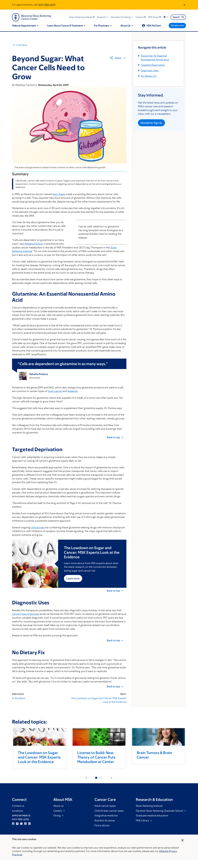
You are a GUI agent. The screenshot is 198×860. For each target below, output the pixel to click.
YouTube (25, 824)
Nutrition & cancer (105, 820)
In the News (21, 45)
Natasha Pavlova (34, 243)
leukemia (73, 391)
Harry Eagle (58, 194)
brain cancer (55, 391)
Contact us (18, 805)
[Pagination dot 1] (96, 778)
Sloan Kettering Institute (149, 805)
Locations (17, 810)
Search (176, 17)
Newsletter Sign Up (151, 122)
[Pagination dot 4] (101, 778)
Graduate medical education (152, 815)
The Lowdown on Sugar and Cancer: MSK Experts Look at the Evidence (98, 700)
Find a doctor (102, 825)
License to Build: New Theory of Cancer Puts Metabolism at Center (96, 757)
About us (58, 805)
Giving (57, 815)
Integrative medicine (106, 815)
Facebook (17, 824)
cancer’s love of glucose (25, 613)
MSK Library (143, 820)
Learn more (73, 578)
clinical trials (37, 527)
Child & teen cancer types (109, 810)
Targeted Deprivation (153, 65)
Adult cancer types (105, 805)
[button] (103, 17)
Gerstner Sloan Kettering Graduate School (160, 810)
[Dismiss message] (184, 5)
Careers (58, 810)
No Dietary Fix (149, 76)
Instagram (13, 824)
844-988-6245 (47, 4)
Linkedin (29, 824)
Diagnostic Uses (149, 70)
